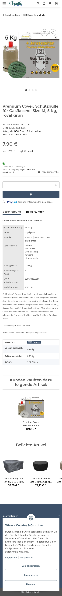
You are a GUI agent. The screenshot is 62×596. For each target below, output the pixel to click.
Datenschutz (26, 557)
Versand (28, 151)
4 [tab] (36, 90)
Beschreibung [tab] (12, 211)
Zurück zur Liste (12, 14)
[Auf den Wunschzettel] (52, 32)
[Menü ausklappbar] (4, 2)
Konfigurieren (31, 575)
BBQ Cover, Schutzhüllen (27, 131)
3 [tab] (33, 90)
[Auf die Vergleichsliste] (44, 32)
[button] (39, 3)
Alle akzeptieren (31, 565)
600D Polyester (34, 342)
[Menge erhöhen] (55, 185)
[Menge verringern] (6, 185)
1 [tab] (26, 90)
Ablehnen (31, 584)
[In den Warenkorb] (5, 25)
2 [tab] (29, 90)
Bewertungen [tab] (35, 211)
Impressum (11, 557)
